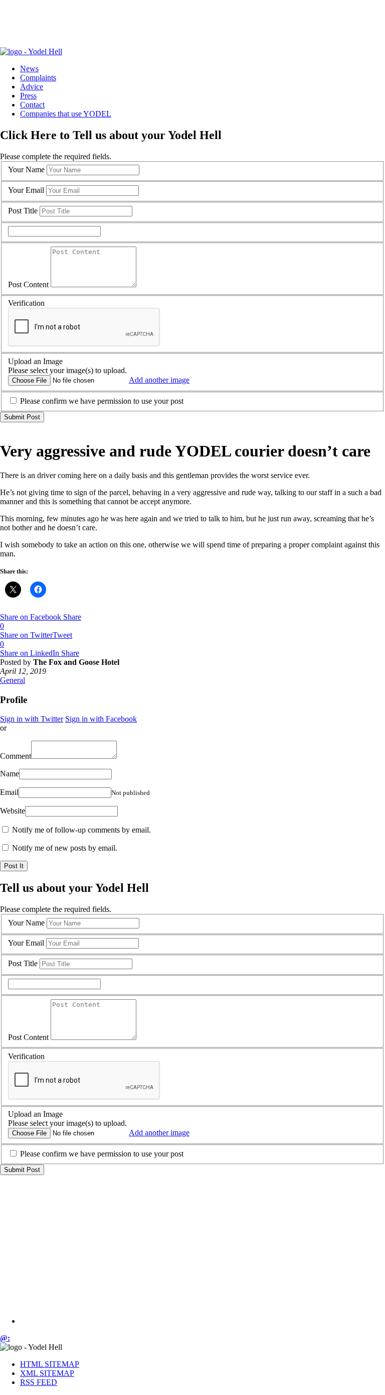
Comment (15, 756)
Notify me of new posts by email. (64, 848)
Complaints (38, 77)
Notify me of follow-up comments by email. (81, 830)
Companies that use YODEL (65, 113)
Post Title (23, 210)
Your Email (26, 190)
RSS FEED (38, 1382)
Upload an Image (35, 361)
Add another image (159, 380)
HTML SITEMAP (49, 1364)
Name (9, 773)
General (12, 680)
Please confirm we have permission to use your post (101, 401)
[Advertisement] (182, 22)
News (29, 68)
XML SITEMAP (47, 1373)
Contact (32, 104)
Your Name (26, 169)
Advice (31, 86)
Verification (26, 303)
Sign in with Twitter (31, 719)
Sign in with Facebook (101, 719)
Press (28, 95)
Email (9, 792)
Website (12, 810)
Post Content (28, 284)
